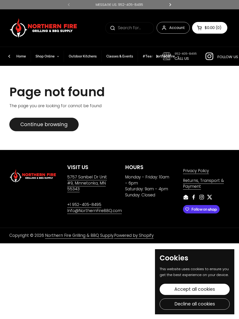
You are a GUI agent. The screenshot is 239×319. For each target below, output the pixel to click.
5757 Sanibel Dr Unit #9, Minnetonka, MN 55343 (87, 183)
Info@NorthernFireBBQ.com (94, 210)
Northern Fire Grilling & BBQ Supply (79, 235)
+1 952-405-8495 (84, 204)
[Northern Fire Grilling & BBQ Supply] (43, 28)
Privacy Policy (196, 171)
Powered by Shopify (134, 235)
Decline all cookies (195, 304)
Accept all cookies (194, 289)
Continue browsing (44, 124)
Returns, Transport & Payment (203, 183)
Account (177, 27)
